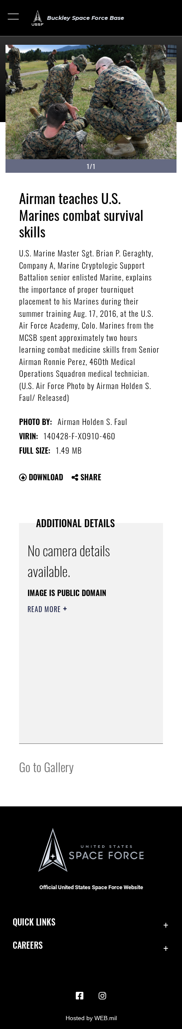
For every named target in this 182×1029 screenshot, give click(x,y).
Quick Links (34, 922)
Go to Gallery (46, 766)
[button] (14, 18)
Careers (28, 945)
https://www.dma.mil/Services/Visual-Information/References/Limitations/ (79, 716)
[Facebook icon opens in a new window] (79, 996)
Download (45, 476)
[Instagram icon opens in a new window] (102, 996)
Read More (45, 609)
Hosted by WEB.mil (91, 1018)
